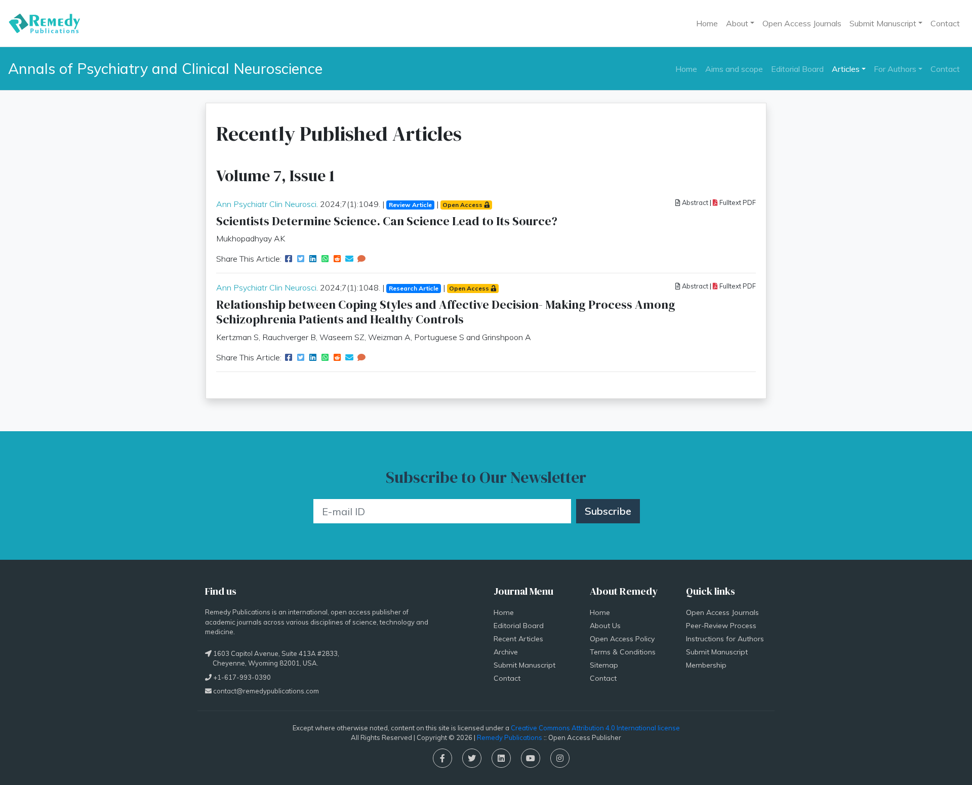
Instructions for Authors (725, 638)
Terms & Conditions (623, 651)
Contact (945, 23)
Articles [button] (846, 69)
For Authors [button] (895, 69)
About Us (605, 625)
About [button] (737, 23)
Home (707, 23)
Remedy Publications (509, 737)
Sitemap (604, 665)
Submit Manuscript (524, 665)
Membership (706, 665)
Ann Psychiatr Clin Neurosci (266, 204)
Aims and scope (734, 69)
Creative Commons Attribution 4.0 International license (595, 728)
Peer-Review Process (721, 625)
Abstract (694, 202)
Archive (506, 651)
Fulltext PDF (737, 202)
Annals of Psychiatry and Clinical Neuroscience (165, 68)
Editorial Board (797, 69)
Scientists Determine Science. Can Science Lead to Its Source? (386, 221)
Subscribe (608, 511)
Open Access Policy (622, 638)
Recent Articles (518, 638)
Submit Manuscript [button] (882, 23)
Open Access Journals (801, 23)
